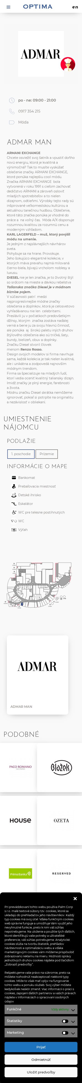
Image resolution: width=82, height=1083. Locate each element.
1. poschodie (21, 454)
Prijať (41, 1047)
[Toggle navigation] (8, 6)
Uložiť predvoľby (41, 1072)
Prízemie (47, 454)
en (75, 7)
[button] (75, 898)
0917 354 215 (29, 111)
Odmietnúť (41, 1059)
